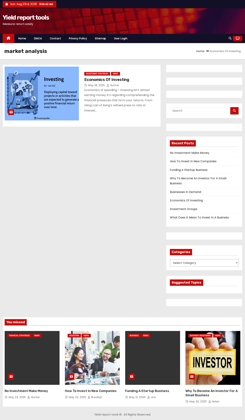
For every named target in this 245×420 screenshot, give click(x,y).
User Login (121, 38)
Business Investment (200, 335)
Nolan (215, 401)
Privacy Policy (78, 38)
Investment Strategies (97, 73)
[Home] (8, 38)
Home (22, 38)
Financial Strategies (19, 335)
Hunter (114, 85)
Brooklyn (96, 397)
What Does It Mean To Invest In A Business (199, 217)
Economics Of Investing (106, 79)
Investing (74, 335)
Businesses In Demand (185, 192)
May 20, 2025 (198, 401)
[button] (230, 38)
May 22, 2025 (78, 397)
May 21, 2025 (137, 397)
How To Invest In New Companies (193, 161)
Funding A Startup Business (189, 170)
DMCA (38, 38)
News (115, 73)
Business (134, 335)
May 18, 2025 (97, 85)
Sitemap (100, 38)
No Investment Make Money (189, 153)
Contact (55, 38)
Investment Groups (183, 209)
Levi (153, 397)
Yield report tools (26, 17)
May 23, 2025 (18, 397)
